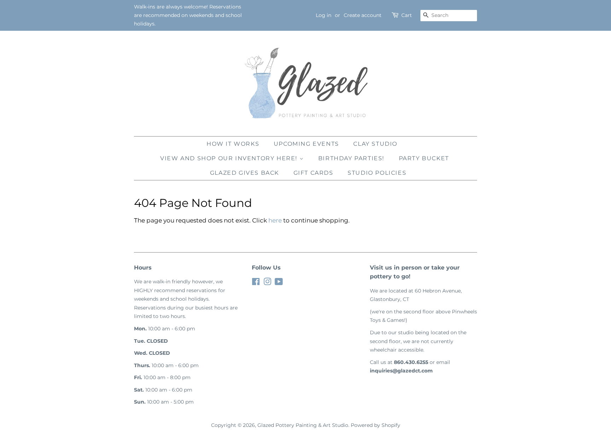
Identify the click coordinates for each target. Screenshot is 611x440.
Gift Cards (313, 172)
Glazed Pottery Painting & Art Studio (302, 425)
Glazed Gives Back (244, 172)
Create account (363, 15)
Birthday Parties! (351, 158)
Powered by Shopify (375, 425)
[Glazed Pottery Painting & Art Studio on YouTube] (279, 283)
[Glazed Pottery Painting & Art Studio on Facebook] (256, 283)
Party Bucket (424, 158)
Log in (323, 15)
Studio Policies (377, 172)
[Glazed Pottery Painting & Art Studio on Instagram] (267, 283)
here (275, 220)
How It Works (232, 143)
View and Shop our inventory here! (229, 158)
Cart (406, 15)
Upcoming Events (306, 143)
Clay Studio (375, 143)
